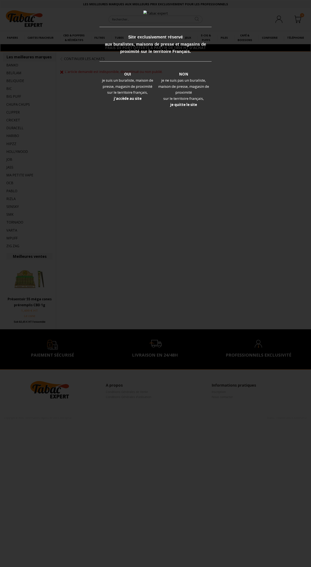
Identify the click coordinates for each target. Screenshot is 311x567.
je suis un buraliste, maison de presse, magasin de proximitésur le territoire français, (127, 86)
